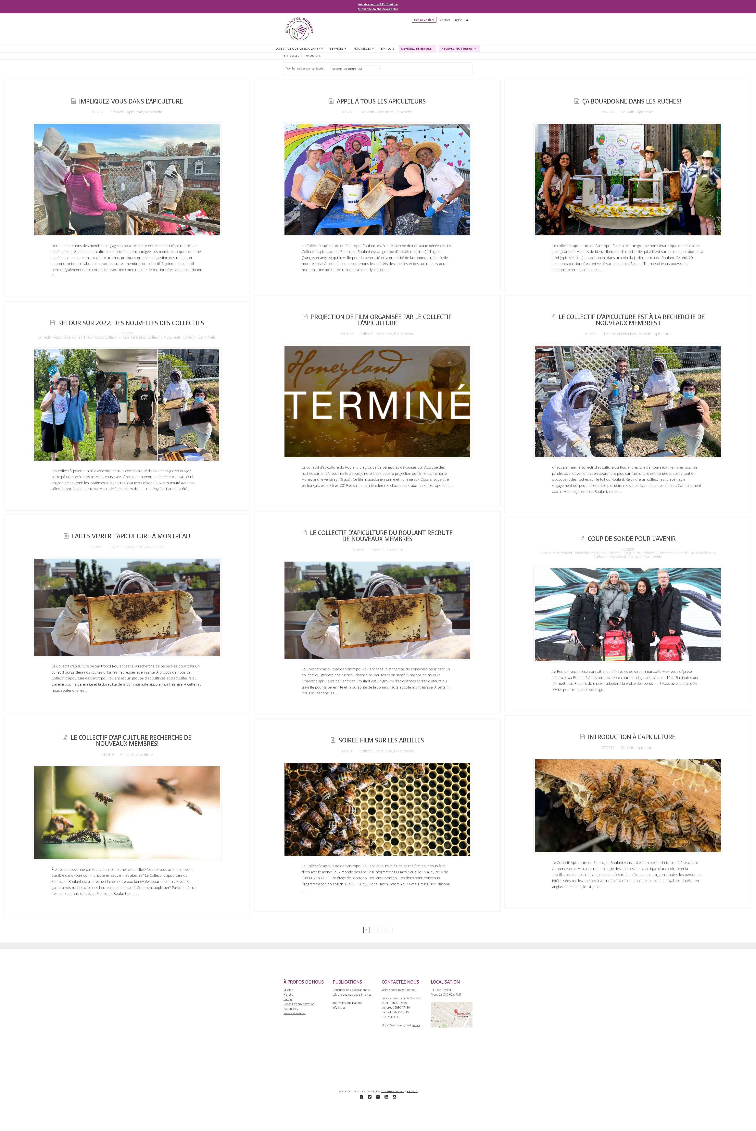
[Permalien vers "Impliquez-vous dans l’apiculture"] (127, 179)
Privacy (412, 1091)
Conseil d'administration (299, 1004)
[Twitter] (370, 1097)
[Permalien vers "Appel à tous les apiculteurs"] (377, 179)
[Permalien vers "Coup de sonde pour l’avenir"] (628, 614)
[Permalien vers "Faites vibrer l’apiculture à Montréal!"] (127, 607)
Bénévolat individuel (620, 333)
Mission (288, 990)
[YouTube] (386, 1097)
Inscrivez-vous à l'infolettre (378, 4)
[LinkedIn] (378, 1097)
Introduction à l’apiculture (631, 737)
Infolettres (339, 1007)
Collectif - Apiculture (127, 112)
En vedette (153, 112)
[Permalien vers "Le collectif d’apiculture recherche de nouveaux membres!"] (127, 812)
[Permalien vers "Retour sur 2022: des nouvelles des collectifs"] (127, 404)
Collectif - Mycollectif (164, 337)
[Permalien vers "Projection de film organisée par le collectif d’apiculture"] (377, 401)
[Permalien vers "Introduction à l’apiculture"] (628, 805)
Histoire (288, 994)
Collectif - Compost (87, 337)
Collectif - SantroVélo (199, 337)
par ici (416, 1025)
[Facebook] (361, 1097)
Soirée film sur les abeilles (381, 740)
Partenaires (291, 1009)
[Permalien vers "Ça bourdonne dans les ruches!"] (628, 179)
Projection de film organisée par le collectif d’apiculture (381, 320)
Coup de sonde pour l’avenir (632, 539)
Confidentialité (392, 1091)
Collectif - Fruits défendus (125, 337)
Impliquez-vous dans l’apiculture (131, 101)
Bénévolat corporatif (555, 553)
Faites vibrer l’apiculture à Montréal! (131, 536)
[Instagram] (394, 1097)
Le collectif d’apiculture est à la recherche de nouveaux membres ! (632, 320)
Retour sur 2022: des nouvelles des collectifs (131, 323)
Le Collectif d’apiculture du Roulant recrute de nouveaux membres (381, 536)
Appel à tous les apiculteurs (381, 101)
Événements (404, 333)
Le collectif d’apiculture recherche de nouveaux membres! (131, 740)
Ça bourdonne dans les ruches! (631, 101)
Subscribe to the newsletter (378, 9)
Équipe (288, 999)
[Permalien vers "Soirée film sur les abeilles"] (377, 809)
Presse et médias (295, 1013)
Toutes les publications (347, 1003)
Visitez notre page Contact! (399, 990)
